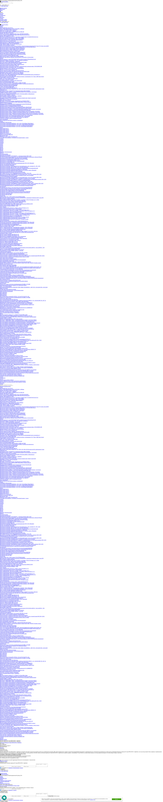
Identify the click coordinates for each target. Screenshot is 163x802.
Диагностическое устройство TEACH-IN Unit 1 (10, 280)
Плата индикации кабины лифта (7, 81)
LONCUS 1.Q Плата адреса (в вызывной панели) (10, 118)
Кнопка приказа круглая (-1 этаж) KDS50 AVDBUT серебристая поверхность (17, 83)
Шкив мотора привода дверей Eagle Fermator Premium (11, 56)
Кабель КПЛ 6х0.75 (4, 128)
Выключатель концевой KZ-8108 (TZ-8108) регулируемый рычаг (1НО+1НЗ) (17, 182)
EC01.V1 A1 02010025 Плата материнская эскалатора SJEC (13, 359)
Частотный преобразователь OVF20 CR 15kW (10, 310)
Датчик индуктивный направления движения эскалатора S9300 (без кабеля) (16, 371)
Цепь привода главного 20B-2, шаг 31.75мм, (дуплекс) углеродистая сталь (16, 366)
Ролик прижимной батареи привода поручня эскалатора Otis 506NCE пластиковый (18, 369)
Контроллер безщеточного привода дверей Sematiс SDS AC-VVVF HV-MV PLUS (18, 47)
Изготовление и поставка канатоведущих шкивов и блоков (13, 381)
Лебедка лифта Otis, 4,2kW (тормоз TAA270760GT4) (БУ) (12, 196)
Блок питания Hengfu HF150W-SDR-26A (9, 299)
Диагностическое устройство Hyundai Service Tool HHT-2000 (13, 273)
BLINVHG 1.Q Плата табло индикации (8, 99)
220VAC (2, 140)
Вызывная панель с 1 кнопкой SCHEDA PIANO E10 (11, 106)
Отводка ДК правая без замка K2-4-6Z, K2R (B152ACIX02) (13, 54)
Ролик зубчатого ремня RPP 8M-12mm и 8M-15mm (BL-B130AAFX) (15, 34)
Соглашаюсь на (12, 767)
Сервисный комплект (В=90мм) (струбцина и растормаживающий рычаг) (16, 271)
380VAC (2, 152)
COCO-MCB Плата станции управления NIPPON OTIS (12, 309)
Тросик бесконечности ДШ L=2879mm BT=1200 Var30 (12, 50)
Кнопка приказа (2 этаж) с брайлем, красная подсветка (12, 70)
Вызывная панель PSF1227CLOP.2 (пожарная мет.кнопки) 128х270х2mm (16, 107)
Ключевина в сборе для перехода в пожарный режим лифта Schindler (15, 90)
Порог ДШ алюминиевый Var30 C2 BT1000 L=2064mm (12, 28)
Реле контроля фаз (4, 153)
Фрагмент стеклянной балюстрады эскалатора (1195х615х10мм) (14, 356)
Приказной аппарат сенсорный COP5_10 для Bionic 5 (11, 67)
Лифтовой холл (3, 89)
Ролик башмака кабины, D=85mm (7, 333)
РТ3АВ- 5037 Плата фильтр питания (8, 289)
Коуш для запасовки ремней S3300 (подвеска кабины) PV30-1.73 (14, 341)
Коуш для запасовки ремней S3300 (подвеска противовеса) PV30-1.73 (15, 339)
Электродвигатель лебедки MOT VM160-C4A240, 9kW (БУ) (13, 201)
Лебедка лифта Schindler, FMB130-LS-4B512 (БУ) (10, 204)
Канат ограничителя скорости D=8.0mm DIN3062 (11, 211)
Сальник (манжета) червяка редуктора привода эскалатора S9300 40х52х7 (16, 188)
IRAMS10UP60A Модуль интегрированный (9, 224)
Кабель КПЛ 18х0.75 (4, 131)
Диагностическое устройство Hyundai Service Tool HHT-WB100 (14, 281)
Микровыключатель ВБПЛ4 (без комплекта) (9, 43)
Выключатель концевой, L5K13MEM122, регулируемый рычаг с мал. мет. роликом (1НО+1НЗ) (20, 177)
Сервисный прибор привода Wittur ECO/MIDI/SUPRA (12, 275)
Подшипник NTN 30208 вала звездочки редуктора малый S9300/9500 (15, 191)
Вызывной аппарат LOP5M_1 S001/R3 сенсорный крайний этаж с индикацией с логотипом (20, 112)
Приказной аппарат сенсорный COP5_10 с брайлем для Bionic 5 (14, 60)
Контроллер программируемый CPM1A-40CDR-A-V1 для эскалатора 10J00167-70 (18, 349)
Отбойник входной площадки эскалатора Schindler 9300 (12, 375)
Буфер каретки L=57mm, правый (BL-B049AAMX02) (11, 41)
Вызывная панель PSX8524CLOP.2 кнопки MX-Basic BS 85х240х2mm (15, 110)
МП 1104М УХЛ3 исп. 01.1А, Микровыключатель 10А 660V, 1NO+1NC (15, 173)
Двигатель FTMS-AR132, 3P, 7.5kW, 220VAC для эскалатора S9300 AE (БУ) (16, 203)
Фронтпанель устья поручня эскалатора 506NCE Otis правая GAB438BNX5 (16, 367)
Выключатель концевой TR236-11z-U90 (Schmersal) (11, 171)
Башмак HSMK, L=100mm (5, 317)
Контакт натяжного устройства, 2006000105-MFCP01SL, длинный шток (15, 332)
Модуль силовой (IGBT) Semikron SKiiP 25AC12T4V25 (12, 249)
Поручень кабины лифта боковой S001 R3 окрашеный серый (13, 62)
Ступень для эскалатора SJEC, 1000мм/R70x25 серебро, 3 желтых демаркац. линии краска (19, 364)
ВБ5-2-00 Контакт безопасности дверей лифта (10, 51)
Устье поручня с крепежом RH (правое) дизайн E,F (11, 374)
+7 (1, 5)
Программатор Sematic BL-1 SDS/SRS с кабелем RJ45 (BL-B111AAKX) (15, 261)
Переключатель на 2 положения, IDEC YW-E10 (10, 240)
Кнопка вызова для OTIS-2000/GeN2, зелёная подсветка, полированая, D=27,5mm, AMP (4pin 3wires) (22, 76)
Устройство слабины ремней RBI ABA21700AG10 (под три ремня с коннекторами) (18, 316)
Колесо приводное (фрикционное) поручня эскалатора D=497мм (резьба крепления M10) (19, 372)
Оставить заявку (2, 10)
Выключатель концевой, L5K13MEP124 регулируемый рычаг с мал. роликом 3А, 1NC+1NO (20, 166)
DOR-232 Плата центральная (6, 291)
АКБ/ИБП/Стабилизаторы (5, 122)
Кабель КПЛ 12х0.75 (4, 129)
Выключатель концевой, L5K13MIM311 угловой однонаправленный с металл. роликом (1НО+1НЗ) (21, 183)
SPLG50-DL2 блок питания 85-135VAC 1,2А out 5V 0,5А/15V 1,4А (14, 296)
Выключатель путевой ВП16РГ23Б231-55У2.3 (10, 160)
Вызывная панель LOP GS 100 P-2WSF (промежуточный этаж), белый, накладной (18, 97)
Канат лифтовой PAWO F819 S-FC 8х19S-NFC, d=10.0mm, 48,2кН (14, 217)
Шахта (1, 313)
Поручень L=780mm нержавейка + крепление (10, 61)
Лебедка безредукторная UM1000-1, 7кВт (9, 205)
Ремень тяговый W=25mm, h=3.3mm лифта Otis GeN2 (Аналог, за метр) (15, 334)
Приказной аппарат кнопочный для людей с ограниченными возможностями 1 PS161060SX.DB (21, 66)
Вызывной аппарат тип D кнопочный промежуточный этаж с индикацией (16, 115)
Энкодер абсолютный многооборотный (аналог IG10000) (12, 337)
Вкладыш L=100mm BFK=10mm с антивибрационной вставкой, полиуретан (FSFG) (18, 319)
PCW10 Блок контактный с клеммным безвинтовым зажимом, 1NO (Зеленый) (17, 223)
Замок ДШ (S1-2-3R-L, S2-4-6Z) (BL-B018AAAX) (11, 44)
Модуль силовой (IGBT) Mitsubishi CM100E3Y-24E (11, 230)
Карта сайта (16, 785)
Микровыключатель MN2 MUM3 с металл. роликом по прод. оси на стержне (16, 175)
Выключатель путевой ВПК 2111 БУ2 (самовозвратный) (12, 161)
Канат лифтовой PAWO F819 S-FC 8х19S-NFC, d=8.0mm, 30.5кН (14, 219)
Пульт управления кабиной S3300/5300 (8, 85)
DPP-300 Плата (3, 295)
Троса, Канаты (3, 206)
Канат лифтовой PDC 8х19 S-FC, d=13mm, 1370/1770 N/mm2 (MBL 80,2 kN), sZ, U (18, 214)
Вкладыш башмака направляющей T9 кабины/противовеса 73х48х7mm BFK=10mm (18, 323)
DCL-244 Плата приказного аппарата (8, 96)
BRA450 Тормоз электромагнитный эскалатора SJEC (11, 361)
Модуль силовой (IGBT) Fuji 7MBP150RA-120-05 (10, 225)
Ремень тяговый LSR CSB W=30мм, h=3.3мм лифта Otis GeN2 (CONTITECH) (17, 329)
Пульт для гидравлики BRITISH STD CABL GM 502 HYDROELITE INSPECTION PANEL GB (20, 266)
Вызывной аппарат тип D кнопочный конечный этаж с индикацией (15, 116)
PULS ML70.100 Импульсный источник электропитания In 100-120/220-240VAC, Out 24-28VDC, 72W (22, 247)
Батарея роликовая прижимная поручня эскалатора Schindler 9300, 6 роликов (16, 370)
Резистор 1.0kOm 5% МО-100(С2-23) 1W (9, 241)
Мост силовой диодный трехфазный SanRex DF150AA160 (12, 229)
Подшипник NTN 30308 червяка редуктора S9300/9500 (12, 190)
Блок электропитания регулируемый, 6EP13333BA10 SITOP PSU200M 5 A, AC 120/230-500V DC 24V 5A (23, 300)
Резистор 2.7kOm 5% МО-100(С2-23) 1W (9, 242)
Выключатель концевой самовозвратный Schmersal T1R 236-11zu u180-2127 (16, 360)
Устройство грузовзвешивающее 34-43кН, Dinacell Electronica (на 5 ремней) (16, 328)
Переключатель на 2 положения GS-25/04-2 (9, 239)
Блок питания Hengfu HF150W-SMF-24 (8, 87)
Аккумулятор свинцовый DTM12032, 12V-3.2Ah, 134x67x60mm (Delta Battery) (17, 124)
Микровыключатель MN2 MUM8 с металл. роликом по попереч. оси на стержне (17, 178)
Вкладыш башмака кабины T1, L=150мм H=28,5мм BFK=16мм (13, 314)
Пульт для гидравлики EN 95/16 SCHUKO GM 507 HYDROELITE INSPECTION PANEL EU (20, 267)
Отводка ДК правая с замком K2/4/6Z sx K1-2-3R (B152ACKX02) (14, 33)
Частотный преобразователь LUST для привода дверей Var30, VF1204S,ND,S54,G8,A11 (19, 36)
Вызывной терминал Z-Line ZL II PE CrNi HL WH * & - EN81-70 (14, 117)
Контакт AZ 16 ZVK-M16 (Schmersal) (8, 164)
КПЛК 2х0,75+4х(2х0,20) (5, 133)
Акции (1, 14)
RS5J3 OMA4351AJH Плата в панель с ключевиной (11, 120)
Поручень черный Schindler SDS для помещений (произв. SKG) (14, 348)
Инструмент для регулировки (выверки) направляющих (12, 253)
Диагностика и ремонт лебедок (7, 379)
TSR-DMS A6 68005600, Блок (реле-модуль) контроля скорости (13, 363)
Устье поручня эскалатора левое (7, 365)
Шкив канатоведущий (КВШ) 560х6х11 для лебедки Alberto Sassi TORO (15, 343)
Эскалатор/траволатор (5, 345)
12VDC (1, 143)
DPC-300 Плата (3, 293)
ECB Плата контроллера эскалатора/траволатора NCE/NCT (13, 346)
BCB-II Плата (3, 283)
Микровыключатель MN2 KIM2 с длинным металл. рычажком (13, 158)
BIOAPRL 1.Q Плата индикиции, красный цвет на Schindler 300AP (14, 101)
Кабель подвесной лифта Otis (6, 134)
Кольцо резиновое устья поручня (7, 354)
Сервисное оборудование (5, 251)
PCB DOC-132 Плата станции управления (9, 311)
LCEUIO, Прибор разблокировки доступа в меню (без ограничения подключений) (18, 270)
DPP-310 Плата (3, 294)
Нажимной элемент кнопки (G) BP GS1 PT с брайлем (11, 72)
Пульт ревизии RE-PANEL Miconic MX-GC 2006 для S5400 (13, 82)
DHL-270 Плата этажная (5, 100)
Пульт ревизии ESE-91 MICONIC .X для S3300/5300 (11, 268)
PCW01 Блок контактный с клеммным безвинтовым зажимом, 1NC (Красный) (17, 222)
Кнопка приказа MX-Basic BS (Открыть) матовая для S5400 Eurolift (14, 71)
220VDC (2, 142)
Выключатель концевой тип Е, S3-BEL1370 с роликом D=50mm (14, 159)
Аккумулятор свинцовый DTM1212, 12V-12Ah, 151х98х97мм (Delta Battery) (16, 125)
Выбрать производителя (5, 386)
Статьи (1, 18)
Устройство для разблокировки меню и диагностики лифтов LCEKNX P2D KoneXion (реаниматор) (21, 278)
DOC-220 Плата (3, 292)
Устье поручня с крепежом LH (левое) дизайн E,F (11, 373)
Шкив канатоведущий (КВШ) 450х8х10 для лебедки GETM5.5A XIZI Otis (16, 315)
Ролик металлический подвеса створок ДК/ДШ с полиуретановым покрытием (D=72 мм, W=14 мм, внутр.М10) (24, 46)
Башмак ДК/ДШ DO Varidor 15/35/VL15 (8, 29)
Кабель (1, 127)
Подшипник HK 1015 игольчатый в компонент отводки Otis (13, 189)
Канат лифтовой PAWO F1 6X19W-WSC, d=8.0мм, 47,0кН (12, 218)
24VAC (1, 144)
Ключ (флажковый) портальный (7, 260)
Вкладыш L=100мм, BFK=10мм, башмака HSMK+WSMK (12, 344)
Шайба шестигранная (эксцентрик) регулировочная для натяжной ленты (16, 335)
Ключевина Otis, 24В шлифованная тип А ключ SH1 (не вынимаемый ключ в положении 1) (20, 74)
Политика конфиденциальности (7, 785)
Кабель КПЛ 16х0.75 (4, 130)
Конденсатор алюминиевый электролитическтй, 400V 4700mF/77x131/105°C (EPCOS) (19, 231)
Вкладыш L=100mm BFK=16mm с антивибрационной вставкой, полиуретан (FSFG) (18, 320)
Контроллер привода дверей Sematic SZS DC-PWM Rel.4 (12, 49)
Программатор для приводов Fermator (8, 264)
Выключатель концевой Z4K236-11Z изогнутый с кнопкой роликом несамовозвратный (19, 168)
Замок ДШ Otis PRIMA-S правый (7, 45)
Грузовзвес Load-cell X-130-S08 (7, 79)
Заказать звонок (3, 8)
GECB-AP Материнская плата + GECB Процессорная (11, 290)
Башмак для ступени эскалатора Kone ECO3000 (10, 347)
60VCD (1, 148)
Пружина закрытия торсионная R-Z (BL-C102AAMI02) (12, 38)
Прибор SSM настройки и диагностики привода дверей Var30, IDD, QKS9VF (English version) (20, 262)
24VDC (1, 145)
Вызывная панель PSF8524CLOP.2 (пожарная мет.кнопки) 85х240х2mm (15, 104)
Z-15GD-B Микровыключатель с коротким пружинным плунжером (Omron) (16, 185)
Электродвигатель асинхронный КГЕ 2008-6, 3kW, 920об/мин (13, 238)
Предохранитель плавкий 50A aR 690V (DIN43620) (11, 245)
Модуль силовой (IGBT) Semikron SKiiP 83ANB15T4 (11, 237)
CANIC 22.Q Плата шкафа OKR (7, 86)
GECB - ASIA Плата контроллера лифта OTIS (10, 305)
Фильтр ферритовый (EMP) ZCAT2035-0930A (10, 244)
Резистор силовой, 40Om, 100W (7, 226)
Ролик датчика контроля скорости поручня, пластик (11, 357)
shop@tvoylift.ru (4, 1)
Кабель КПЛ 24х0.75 (4, 132)
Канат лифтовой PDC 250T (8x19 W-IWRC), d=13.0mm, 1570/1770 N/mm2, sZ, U (17, 213)
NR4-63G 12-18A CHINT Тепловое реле (8, 136)
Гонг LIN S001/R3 (4, 119)
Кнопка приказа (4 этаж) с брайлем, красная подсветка (12, 68)
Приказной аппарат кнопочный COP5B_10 (9, 65)
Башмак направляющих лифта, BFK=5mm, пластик (11, 318)
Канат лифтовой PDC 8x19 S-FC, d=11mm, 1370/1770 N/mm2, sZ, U (14, 209)
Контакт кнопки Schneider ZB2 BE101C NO (9, 235)
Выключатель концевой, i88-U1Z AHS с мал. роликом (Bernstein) (14, 167)
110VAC (2, 138)
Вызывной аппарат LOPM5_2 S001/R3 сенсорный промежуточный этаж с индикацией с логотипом (22, 114)
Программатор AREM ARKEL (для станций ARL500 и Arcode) (13, 252)
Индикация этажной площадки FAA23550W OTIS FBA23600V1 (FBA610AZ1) (17, 93)
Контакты (2, 17)
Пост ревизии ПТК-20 (5, 279)
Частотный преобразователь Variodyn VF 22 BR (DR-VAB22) (13, 285)
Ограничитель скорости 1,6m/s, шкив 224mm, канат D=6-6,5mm (14, 331)
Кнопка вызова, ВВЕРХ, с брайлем (7, 94)
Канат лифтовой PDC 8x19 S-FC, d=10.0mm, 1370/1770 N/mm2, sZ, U (15, 215)
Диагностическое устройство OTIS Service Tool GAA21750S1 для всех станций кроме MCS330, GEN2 (22, 255)
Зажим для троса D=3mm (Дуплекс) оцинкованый (11, 208)
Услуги (1, 16)
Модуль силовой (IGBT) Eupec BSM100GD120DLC (11, 243)
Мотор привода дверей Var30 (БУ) (7, 198)
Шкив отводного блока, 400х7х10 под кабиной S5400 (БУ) (12, 200)
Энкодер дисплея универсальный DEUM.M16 (10, 248)
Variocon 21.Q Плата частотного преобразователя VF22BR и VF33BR (15, 297)
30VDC (1, 150)
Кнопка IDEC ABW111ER (5, 246)
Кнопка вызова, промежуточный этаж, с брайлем (10, 95)
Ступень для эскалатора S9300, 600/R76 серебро (10, 368)
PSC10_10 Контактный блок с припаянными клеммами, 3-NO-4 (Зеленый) (16, 228)
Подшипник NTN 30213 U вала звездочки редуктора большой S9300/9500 (16, 187)
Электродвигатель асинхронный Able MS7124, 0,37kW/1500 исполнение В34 (17, 232)
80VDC (1, 149)
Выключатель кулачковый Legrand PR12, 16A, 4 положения (13, 236)
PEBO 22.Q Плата (4, 288)
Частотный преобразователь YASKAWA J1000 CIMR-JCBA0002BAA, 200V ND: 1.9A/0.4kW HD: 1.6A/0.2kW (24, 287)
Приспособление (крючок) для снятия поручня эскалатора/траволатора (15, 276)
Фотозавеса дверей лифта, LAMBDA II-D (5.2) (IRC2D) (12, 31)
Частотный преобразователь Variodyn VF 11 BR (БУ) (11, 202)
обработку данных (12, 790)
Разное (1, 121)
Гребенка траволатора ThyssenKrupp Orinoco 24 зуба (11, 355)
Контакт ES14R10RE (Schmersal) (7, 165)
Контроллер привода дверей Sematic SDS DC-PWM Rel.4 (12, 48)
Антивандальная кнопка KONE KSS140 (9, 84)
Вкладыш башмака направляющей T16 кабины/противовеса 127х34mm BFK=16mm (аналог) (20, 322)
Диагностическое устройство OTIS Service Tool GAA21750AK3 (14, 254)
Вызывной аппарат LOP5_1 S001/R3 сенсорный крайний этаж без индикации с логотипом (20, 111)
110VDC (2, 139)
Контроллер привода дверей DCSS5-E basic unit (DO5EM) (12, 53)
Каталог (2, 13)
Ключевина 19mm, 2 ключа (6, 233)
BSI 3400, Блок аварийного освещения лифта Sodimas (11, 73)
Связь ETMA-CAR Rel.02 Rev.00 (7, 77)
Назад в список (4, 761)
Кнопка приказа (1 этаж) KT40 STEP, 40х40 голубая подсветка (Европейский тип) (18, 59)
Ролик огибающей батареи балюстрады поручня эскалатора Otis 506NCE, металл (17, 362)
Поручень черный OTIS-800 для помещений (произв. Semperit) (13, 350)
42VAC (1, 146)
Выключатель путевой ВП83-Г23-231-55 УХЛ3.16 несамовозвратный (15, 180)
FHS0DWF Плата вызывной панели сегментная (10, 105)
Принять (116, 799)
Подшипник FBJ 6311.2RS (6, 194)
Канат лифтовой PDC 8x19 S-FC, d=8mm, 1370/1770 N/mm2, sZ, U (14, 207)
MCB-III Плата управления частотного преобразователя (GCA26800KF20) (16, 307)
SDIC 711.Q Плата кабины (6, 286)
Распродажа (2, 195)
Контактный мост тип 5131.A (6, 27)
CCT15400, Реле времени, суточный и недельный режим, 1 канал (14, 137)
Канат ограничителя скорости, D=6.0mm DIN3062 (11, 216)
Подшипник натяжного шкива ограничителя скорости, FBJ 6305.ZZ (15, 192)
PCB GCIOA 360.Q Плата (5, 298)
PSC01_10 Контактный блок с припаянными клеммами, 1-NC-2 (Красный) (16, 227)
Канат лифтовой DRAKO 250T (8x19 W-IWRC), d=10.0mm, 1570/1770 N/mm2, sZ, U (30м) (19, 199)
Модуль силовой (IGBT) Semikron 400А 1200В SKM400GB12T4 (14, 221)
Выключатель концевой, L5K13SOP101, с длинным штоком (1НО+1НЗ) (15, 156)
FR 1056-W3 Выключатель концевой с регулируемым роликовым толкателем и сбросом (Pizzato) (21, 157)
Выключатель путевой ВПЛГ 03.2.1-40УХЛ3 (10, 336)
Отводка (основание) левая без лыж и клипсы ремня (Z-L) (12, 52)
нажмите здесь (92, 799)
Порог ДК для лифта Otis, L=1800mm (8, 30)
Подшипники (3, 186)
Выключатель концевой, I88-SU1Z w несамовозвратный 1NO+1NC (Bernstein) (17, 163)
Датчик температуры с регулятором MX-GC (9, 338)
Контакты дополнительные (6, 151)
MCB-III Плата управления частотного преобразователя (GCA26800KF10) (16, 302)
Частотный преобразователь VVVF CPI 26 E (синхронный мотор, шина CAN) (17, 304)
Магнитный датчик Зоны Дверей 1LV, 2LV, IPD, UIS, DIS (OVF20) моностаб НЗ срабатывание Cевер (22, 88)
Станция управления (4, 282)
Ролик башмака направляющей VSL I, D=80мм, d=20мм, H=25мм (14, 330)
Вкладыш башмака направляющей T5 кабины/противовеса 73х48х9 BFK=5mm (17, 321)
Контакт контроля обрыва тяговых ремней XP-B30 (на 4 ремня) (14, 327)
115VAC (2, 141)
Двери (1, 26)
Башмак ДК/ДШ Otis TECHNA (6, 32)
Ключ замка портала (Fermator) (6, 257)
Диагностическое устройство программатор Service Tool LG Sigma (14, 256)
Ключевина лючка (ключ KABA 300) (8, 75)
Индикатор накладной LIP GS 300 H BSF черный (11, 63)
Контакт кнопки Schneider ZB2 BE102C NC (9, 234)
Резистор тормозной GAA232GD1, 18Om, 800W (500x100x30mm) (14, 301)
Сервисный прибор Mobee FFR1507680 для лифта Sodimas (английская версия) (17, 277)
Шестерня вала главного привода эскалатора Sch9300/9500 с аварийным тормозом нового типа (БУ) (22, 197)
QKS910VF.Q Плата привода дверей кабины (9, 306)
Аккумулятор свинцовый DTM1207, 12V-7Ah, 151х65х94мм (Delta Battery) (16, 126)
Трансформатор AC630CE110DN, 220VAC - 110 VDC (11, 250)
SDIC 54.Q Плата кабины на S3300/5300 (9, 78)
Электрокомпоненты (4, 220)
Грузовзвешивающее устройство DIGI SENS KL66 (11, 80)
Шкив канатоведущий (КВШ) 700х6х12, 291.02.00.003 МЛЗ (13, 342)
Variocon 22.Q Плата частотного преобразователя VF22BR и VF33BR (15, 284)
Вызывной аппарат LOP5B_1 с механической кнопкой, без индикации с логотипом (18, 91)
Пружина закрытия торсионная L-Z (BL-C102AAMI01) (12, 37)
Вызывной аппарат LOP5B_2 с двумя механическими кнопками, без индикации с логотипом (20, 109)
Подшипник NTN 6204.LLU (6, 193)
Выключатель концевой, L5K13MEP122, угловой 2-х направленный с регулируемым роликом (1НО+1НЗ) (23, 179)
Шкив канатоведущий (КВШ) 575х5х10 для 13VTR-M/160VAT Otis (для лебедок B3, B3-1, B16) (21, 340)
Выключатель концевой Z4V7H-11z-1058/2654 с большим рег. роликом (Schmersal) (18, 184)
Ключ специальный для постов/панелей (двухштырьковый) (13, 259)
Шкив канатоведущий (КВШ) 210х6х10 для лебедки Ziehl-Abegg (14, 326)
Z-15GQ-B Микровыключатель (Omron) (8, 176)
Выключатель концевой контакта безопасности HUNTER (12, 172)
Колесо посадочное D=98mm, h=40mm (8, 353)
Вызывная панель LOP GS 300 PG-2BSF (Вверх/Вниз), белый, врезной (15, 102)
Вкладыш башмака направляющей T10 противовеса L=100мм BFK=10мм (16, 324)
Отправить (3, 769)
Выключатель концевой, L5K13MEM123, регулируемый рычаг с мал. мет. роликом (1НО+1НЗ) (20, 174)
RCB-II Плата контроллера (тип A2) (8, 308)
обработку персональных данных (15, 767)
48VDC (1, 147)
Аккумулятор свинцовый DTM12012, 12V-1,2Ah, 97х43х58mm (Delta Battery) (17, 123)
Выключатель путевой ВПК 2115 (7, 162)
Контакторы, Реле (4, 135)
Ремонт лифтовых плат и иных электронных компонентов (12, 380)
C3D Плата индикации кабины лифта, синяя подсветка (12, 64)
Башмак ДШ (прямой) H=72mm (7, 35)
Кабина (1, 58)
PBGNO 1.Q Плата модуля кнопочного (8, 69)
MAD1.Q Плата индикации (6, 103)
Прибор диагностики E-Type (6, 263)
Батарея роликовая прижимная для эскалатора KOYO (11, 352)
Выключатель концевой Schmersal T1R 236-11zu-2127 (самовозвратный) (15, 358)
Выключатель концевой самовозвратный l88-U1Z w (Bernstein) (13, 169)
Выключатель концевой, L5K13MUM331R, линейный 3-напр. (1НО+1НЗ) (16, 181)
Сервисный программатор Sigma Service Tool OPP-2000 (12, 272)
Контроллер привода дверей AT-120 (8, 40)
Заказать (2, 747)
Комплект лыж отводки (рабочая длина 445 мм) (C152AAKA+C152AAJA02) (16, 57)
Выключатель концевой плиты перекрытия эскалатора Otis (13, 351)
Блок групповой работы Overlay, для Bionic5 (9, 312)
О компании (2, 15)
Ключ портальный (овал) (5, 274)
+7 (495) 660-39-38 (4, 6)
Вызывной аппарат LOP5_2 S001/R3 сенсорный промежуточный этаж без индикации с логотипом (21, 113)
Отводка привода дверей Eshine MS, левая (9, 55)
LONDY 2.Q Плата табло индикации (8, 92)
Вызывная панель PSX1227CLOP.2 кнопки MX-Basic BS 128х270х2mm (15, 108)
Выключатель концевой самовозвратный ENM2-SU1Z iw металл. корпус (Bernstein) (18, 170)
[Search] (12, 385)
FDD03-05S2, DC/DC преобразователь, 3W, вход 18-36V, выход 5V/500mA (16, 303)
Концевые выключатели (5, 154)
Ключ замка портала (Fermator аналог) (8, 258)
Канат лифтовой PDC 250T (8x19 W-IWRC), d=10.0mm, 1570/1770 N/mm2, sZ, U (17, 210)
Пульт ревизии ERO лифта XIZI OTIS (8, 265)
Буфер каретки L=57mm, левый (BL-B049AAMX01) (11, 39)
